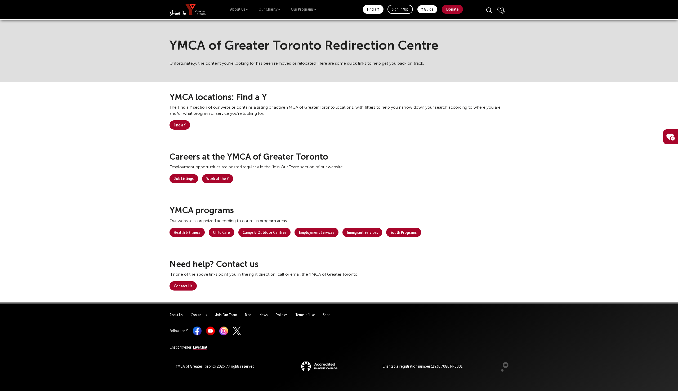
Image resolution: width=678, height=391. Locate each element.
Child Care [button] (221, 232)
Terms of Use (305, 315)
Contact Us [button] (183, 286)
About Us (237, 9)
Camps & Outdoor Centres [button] (264, 232)
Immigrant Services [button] (362, 232)
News (264, 315)
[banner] (188, 9)
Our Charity (268, 9)
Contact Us (199, 315)
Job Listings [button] (184, 178)
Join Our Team (226, 315)
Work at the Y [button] (217, 178)
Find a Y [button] (180, 125)
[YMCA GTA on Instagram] (223, 331)
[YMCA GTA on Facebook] (197, 331)
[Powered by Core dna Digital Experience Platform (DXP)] (502, 370)
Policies (282, 315)
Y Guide (427, 9)
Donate (452, 9)
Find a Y (373, 9)
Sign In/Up (400, 9)
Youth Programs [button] (403, 232)
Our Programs (302, 9)
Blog (248, 315)
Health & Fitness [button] (187, 232)
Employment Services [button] (316, 232)
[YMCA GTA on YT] (210, 331)
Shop (327, 315)
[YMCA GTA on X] (237, 331)
